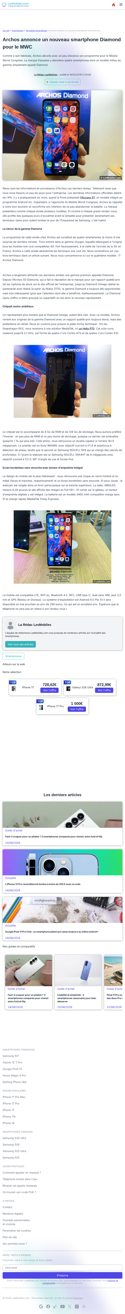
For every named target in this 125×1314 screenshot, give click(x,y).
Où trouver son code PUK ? (19, 1192)
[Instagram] (77, 1306)
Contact (7, 1207)
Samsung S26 (11, 1144)
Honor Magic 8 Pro (14, 1075)
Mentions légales (13, 1213)
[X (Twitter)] (70, 1306)
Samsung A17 (11, 1056)
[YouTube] (62, 1306)
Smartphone (17, 30)
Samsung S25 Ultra (14, 1151)
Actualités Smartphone (36, 30)
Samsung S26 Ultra (14, 1138)
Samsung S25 (11, 1157)
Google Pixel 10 (12, 1069)
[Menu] (120, 5)
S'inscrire (62, 1275)
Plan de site (10, 1237)
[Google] (41, 1306)
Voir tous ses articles (20, 644)
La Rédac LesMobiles (45, 74)
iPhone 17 (8, 1110)
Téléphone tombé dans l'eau (20, 1179)
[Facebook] (48, 1306)
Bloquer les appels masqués (20, 1185)
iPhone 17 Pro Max (14, 1097)
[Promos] (114, 5)
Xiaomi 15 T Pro (12, 1062)
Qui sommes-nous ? (15, 1243)
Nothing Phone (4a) (15, 1082)
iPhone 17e (9, 1116)
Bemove (78, 1298)
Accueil (6, 30)
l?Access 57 (87, 197)
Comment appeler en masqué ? (22, 1172)
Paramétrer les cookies (17, 1230)
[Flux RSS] (84, 1306)
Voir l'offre (49, 690)
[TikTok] (55, 1306)
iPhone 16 (8, 1123)
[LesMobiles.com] (16, 4)
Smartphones (13, 656)
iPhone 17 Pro (11, 1103)
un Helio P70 (86, 328)
